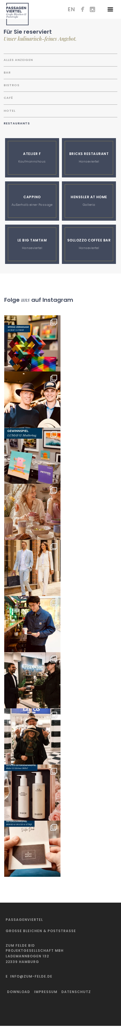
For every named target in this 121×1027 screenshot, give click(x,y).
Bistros (11, 85)
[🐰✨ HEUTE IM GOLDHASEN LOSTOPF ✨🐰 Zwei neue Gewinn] (32, 792)
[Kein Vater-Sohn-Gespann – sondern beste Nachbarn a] (32, 399)
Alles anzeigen (18, 60)
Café (8, 97)
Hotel (9, 110)
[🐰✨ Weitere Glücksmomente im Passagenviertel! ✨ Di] (32, 680)
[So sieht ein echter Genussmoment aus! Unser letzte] (32, 624)
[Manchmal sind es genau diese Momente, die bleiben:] (32, 512)
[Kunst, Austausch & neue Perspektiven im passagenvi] (32, 343)
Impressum (45, 991)
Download (18, 991)
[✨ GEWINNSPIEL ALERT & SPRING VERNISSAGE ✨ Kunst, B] (32, 456)
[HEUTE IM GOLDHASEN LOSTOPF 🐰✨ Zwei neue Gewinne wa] (32, 849)
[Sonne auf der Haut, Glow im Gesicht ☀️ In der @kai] (32, 568)
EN (71, 9)
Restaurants (17, 123)
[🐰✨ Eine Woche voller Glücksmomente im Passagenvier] (32, 736)
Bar (7, 72)
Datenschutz (76, 991)
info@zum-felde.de (31, 976)
